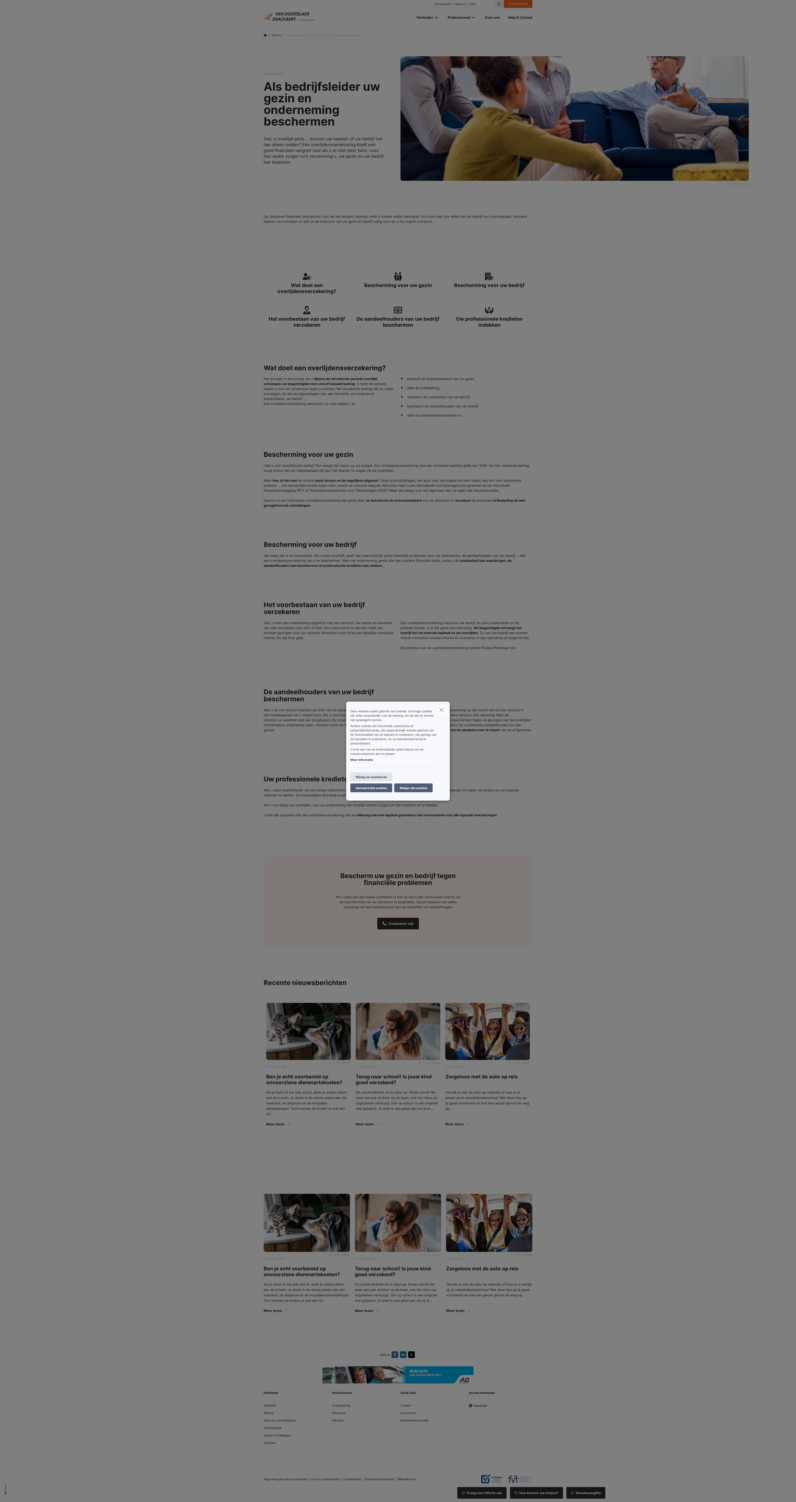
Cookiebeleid (352, 1479)
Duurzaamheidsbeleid (379, 1479)
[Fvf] (518, 1479)
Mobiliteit (270, 1405)
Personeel (338, 1413)
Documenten (442, 4)
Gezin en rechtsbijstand (280, 1420)
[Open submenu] (436, 17)
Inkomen (338, 1420)
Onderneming (341, 1405)
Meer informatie (361, 759)
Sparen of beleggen (277, 1435)
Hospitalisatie (273, 1428)
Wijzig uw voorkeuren (371, 776)
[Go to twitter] (412, 1355)
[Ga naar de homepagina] (305, 13)
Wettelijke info (407, 1479)
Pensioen (270, 1443)
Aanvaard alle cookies (371, 787)
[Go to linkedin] (404, 1355)
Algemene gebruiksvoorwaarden (286, 1479)
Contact (405, 1405)
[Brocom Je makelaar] (490, 1479)
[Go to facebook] (396, 1355)
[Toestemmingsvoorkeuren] (16, 1494)
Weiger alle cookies (413, 787)
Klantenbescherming (414, 1420)
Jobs (473, 4)
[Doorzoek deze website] (499, 4)
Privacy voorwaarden (325, 1479)
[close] (441, 710)
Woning (269, 1413)
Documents (408, 1413)
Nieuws (460, 4)
